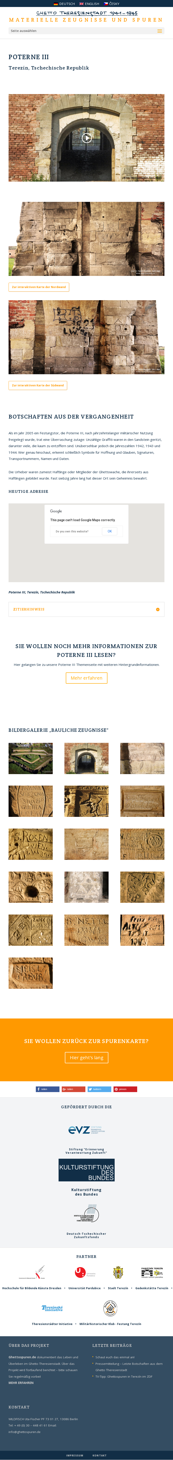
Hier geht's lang (86, 1057)
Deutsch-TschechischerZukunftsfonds (86, 1235)
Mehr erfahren (86, 678)
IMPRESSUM (75, 1455)
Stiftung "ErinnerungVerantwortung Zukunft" (86, 1151)
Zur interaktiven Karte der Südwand (38, 385)
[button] (47, 1089)
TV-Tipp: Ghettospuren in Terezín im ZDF (124, 1376)
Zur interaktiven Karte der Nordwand (39, 287)
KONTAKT (100, 1455)
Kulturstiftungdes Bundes (86, 1192)
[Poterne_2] (142, 773)
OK (110, 531)
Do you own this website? (72, 531)
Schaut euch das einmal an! (115, 1357)
